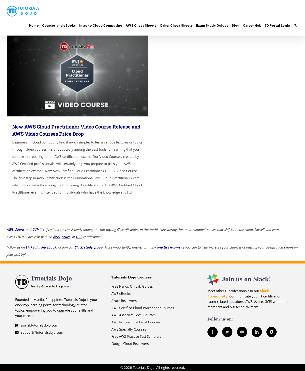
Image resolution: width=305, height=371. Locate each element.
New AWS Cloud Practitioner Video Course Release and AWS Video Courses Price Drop (71, 76)
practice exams (168, 247)
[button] (295, 25)
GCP (35, 229)
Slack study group (89, 247)
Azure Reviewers (124, 300)
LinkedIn (33, 247)
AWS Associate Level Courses (133, 315)
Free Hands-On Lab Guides (132, 286)
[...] (129, 192)
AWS (10, 229)
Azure (19, 229)
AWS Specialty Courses (128, 329)
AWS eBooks (121, 293)
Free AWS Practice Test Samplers (136, 336)
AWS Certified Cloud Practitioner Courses (142, 308)
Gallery (84, 76)
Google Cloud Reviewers (130, 343)
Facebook (48, 247)
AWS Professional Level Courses (135, 322)
